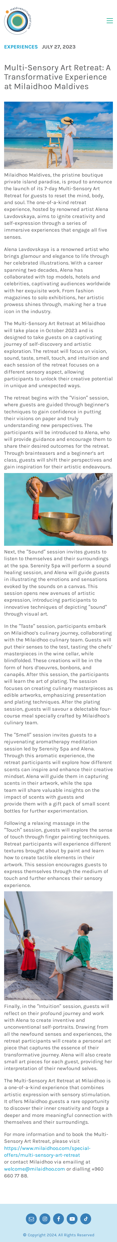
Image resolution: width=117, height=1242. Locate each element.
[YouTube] (72, 1218)
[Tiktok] (85, 1218)
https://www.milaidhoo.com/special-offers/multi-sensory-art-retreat (47, 1151)
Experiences (21, 47)
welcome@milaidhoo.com (34, 1169)
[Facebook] (58, 1218)
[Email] (31, 1218)
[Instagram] (44, 1218)
